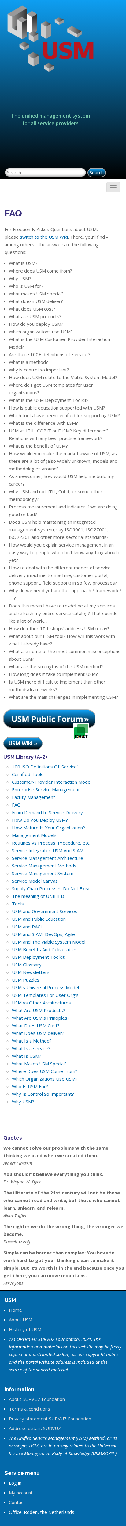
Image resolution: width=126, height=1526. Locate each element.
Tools (18, 904)
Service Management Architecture (47, 858)
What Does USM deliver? (38, 1033)
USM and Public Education (39, 919)
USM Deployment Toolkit (38, 957)
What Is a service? (31, 1048)
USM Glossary (27, 965)
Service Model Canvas (35, 881)
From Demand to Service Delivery (47, 812)
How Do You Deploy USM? (40, 820)
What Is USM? (26, 1056)
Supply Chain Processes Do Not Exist (51, 888)
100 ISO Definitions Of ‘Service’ (45, 767)
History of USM (25, 1329)
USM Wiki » (23, 743)
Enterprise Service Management (46, 789)
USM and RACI (27, 926)
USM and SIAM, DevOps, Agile (43, 934)
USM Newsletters (31, 972)
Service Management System (42, 873)
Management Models (34, 835)
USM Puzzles (25, 980)
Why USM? (23, 1102)
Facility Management (33, 797)
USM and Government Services (44, 911)
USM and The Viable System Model (48, 942)
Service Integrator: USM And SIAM (47, 850)
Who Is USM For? (30, 1086)
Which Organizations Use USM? (45, 1079)
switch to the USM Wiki (44, 237)
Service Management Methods (44, 866)
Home (15, 1310)
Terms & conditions (29, 1409)
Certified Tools (27, 774)
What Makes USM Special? (39, 1063)
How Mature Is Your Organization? (48, 828)
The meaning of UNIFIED (38, 896)
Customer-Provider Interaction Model (51, 782)
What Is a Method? (32, 1041)
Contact (17, 1502)
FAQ (16, 805)
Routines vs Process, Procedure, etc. (51, 843)
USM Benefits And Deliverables (45, 949)
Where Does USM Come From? (44, 1071)
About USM (20, 1320)
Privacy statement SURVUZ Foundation (50, 1418)
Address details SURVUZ (35, 1428)
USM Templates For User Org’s (45, 995)
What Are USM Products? (38, 1010)
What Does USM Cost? (36, 1025)
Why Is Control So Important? (43, 1094)
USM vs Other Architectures (41, 1003)
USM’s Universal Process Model (45, 987)
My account (21, 1492)
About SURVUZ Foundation (37, 1399)
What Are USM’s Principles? (40, 1018)
